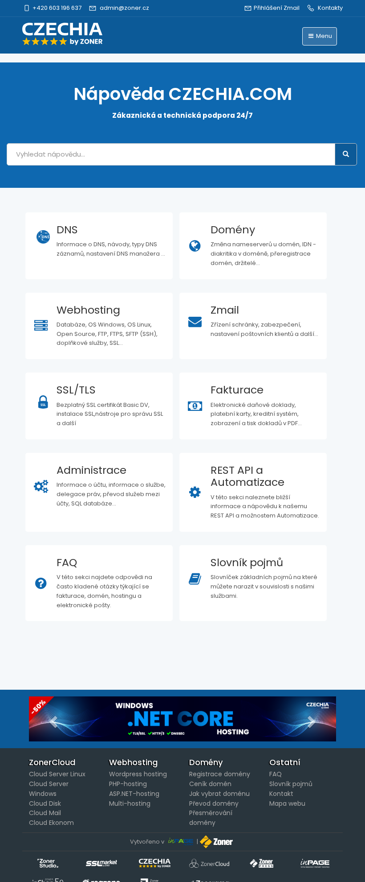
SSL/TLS (76, 389)
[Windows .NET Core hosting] (182, 718)
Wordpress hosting (138, 774)
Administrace (91, 470)
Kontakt (281, 793)
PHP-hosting (128, 783)
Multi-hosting (129, 803)
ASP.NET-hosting (134, 793)
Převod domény (214, 803)
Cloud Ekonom (51, 822)
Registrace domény (219, 774)
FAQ (67, 562)
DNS (67, 229)
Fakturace (237, 389)
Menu (323, 36)
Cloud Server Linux (57, 774)
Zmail (225, 309)
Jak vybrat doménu (219, 793)
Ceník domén (210, 783)
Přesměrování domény (210, 817)
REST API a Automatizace (247, 476)
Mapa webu (287, 803)
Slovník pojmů (247, 562)
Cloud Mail (45, 812)
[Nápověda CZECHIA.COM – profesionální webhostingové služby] (62, 34)
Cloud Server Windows (49, 788)
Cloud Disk (45, 803)
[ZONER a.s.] (217, 841)
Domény (233, 229)
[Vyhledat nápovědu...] (346, 154)
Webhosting (88, 309)
